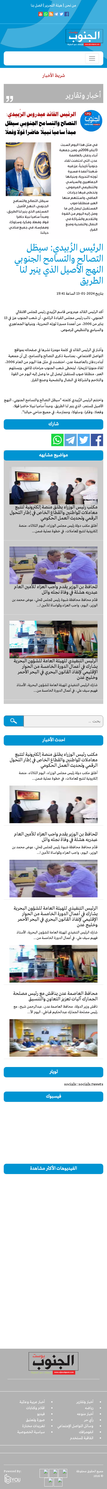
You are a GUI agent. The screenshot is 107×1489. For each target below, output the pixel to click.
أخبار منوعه (85, 1414)
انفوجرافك (86, 1432)
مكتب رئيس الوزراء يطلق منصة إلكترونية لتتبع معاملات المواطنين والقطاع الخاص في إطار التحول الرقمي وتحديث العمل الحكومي (54, 512)
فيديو (41, 1414)
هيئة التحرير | (52, 5)
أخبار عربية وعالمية (32, 1402)
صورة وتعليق (35, 1420)
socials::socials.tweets (83, 1084)
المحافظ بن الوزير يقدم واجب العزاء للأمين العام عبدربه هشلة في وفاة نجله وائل (56, 589)
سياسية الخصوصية (31, 1432)
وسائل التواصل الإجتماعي (75, 1426)
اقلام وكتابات (35, 1408)
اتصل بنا (36, 5)
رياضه (89, 1408)
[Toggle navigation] (92, 58)
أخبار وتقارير (84, 1402)
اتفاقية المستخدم (81, 1438)
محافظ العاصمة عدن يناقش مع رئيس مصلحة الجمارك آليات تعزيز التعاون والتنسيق (55, 996)
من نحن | (69, 5)
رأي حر (88, 1420)
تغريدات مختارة (33, 1426)
